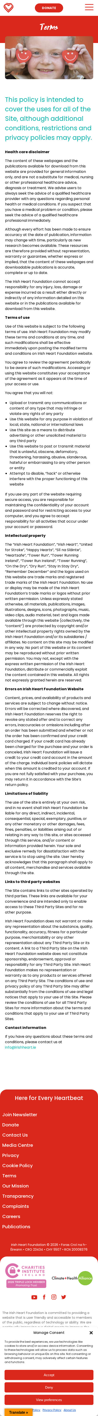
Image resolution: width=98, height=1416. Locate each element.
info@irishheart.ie (20, 1047)
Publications (16, 1226)
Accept (49, 1375)
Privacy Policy (52, 1410)
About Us (70, 1410)
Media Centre (17, 1145)
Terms (9, 1176)
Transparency (18, 1196)
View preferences (49, 1400)
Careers (11, 1216)
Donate (49, 8)
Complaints (15, 1206)
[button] (91, 1332)
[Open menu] (89, 9)
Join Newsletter (19, 1114)
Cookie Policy (17, 1165)
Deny (49, 1387)
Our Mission (15, 1186)
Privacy (10, 1155)
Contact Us (15, 1135)
